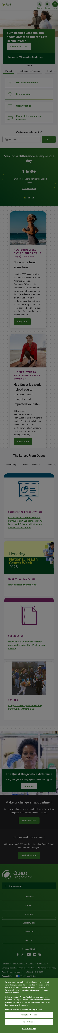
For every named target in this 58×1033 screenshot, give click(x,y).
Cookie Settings (29, 1029)
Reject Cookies (29, 1022)
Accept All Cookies (29, 1015)
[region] (29, 1005)
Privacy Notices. (35, 1009)
